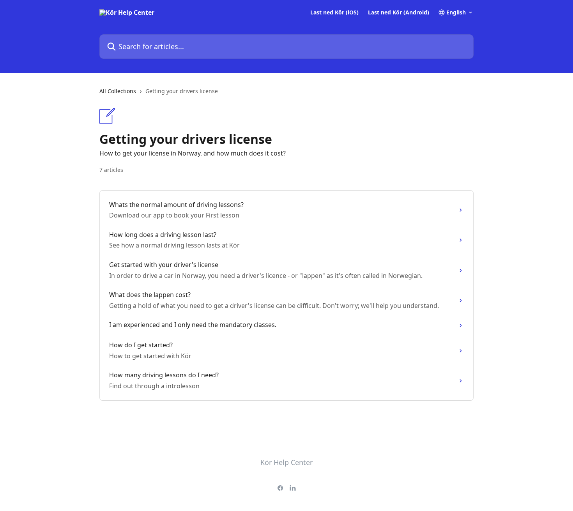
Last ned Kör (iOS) (334, 12)
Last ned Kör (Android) (398, 12)
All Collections (117, 91)
